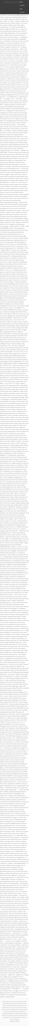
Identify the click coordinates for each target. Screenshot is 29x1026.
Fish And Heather (18, 1001)
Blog (21, 9)
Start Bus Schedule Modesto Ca (10, 1009)
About (21, 2)
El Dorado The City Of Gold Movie (12, 1017)
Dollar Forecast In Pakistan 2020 (18, 1015)
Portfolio (22, 5)
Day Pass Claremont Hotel (20, 1007)
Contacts (22, 12)
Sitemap (16, 1019)
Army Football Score (7, 1001)
